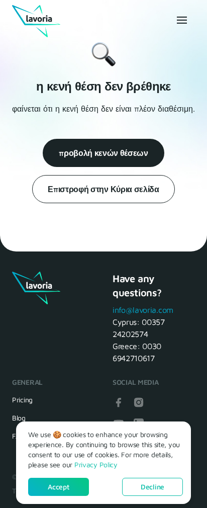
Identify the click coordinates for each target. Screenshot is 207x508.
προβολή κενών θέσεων (103, 152)
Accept (58, 486)
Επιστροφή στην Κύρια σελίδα (103, 189)
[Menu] (181, 20)
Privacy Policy (96, 464)
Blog (19, 417)
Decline (152, 486)
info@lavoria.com (143, 309)
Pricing (22, 399)
